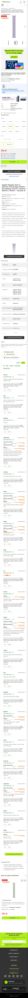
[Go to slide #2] (16, 42)
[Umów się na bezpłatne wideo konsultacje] (14, 984)
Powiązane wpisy (5, 862)
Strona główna (4, 8)
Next (25, 876)
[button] (20, 2)
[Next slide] (25, 26)
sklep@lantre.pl (14, 973)
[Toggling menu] (2, 5)
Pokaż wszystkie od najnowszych (14, 854)
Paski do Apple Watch (17, 9)
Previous (23, 876)
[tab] (14, 179)
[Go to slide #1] (8, 42)
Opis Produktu (5, 179)
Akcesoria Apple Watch (6, 9)
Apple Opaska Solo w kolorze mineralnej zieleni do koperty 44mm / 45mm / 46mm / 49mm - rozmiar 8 (13, 904)
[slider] (14, 445)
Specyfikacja (4, 260)
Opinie (2, 341)
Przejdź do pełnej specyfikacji (9, 113)
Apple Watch (12, 8)
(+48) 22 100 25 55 (14, 968)
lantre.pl (12, 994)
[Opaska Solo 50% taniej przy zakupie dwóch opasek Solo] (14, 99)
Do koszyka (13, 917)
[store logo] (7, 2)
